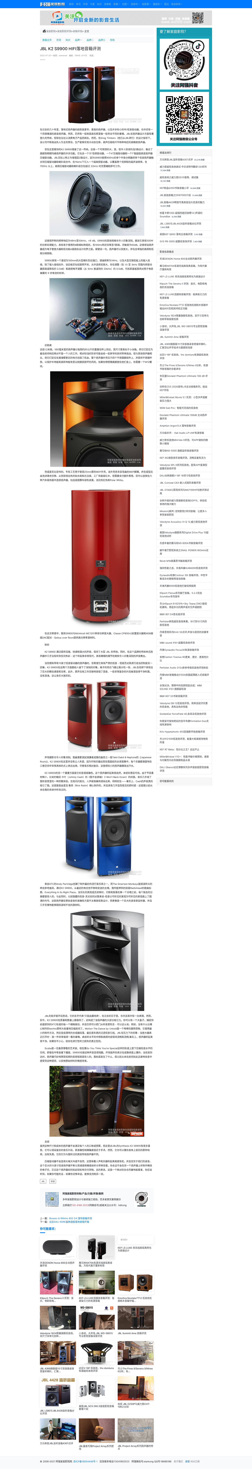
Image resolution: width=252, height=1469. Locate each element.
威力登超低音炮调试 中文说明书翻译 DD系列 (183, 166)
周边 (166, 4)
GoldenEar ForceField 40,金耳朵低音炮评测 (183, 713)
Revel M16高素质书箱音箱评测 (176, 560)
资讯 (78, 4)
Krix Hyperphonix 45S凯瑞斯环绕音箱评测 (182, 731)
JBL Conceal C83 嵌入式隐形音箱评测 (180, 482)
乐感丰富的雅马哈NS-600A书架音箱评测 (181, 543)
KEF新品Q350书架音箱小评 (174, 188)
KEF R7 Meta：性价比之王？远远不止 (179, 749)
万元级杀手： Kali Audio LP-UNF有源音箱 (182, 432)
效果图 (107, 4)
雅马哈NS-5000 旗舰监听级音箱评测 (179, 450)
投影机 (134, 4)
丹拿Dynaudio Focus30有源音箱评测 (179, 649)
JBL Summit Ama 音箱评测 (174, 336)
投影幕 (145, 4)
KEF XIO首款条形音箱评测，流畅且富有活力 (183, 457)
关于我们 (178, 1461)
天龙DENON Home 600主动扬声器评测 (181, 258)
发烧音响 (175, 4)
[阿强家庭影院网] (52, 4)
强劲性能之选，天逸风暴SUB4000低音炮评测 (184, 568)
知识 (99, 4)
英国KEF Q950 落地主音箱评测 (176, 234)
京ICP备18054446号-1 (85, 1461)
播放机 (156, 4)
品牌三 (101, 40)
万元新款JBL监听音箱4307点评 (176, 159)
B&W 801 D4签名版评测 (172, 614)
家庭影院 (51, 31)
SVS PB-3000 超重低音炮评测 (176, 241)
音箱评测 (77, 31)
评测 (85, 4)
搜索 (187, 1461)
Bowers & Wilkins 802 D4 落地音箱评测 (70, 1218)
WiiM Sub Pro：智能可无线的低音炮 (179, 407)
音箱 (115, 4)
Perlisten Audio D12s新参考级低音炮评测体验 (184, 667)
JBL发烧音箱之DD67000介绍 (175, 195)
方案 (92, 4)
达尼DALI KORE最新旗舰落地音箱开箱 (69, 1221)
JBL (43, 1181)
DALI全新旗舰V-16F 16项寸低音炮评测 (180, 475)
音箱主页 (47, 40)
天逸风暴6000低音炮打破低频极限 (178, 585)
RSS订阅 (195, 1461)
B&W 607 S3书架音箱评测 (173, 696)
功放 (124, 4)
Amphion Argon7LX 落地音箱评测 (178, 425)
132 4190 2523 (80, 1205)
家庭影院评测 (64, 31)
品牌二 (90, 40)
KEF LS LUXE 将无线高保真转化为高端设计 (182, 276)
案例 (71, 4)
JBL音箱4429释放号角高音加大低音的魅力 (182, 202)
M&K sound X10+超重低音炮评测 (177, 642)
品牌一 (78, 40)
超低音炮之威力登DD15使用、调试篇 (179, 177)
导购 (112, 40)
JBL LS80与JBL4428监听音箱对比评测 (180, 223)
